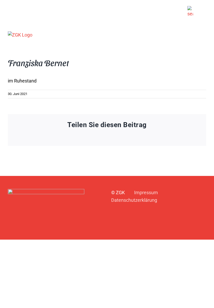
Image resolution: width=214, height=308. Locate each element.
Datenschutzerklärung (134, 200)
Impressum (146, 192)
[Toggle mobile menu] (204, 34)
